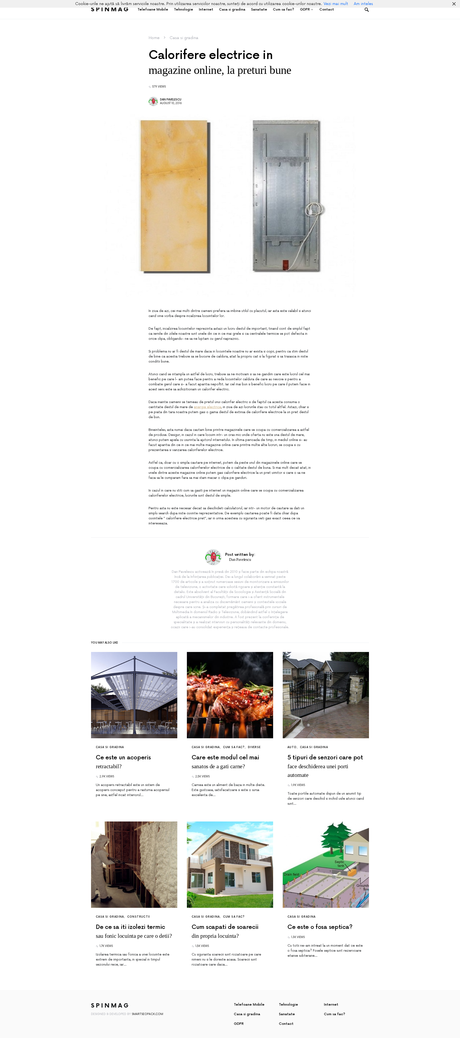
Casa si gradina (184, 37)
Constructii (138, 916)
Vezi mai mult (336, 3)
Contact (286, 1024)
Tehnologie (288, 1005)
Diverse (254, 747)
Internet (331, 1005)
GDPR (239, 1024)
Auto (292, 747)
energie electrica (207, 407)
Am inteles (363, 3)
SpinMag (110, 9)
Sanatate (287, 1014)
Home (154, 37)
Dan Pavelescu (170, 99)
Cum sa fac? (234, 747)
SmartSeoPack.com (147, 1014)
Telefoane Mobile (249, 1005)
